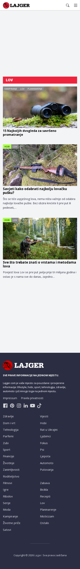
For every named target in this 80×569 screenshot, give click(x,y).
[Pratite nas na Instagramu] (19, 405)
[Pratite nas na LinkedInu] (25, 405)
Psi (42, 449)
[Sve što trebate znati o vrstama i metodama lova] (40, 238)
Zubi (6, 443)
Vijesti (44, 416)
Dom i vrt (9, 423)
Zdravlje (8, 416)
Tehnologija (10, 430)
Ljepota (45, 456)
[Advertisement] (40, 43)
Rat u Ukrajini (48, 430)
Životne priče (11, 523)
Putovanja (46, 469)
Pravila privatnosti (32, 398)
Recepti (45, 496)
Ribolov (8, 496)
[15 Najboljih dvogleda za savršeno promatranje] (40, 107)
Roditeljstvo (11, 476)
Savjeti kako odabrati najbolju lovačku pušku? (35, 191)
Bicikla (44, 489)
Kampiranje (10, 88)
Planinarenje (35, 88)
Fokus (44, 443)
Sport (6, 449)
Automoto (46, 463)
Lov (22, 88)
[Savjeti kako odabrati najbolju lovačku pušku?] (40, 165)
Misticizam (47, 516)
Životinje (8, 463)
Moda (6, 509)
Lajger (38, 555)
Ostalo (44, 523)
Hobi (7, 146)
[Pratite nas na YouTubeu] (32, 405)
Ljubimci (45, 436)
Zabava (45, 483)
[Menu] (75, 5)
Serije (6, 503)
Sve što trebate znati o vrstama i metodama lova (39, 264)
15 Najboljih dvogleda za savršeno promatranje (29, 132)
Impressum (10, 398)
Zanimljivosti (11, 469)
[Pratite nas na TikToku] (39, 405)
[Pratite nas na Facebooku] (5, 405)
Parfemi (8, 436)
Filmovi (7, 483)
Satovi (7, 530)
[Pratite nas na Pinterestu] (12, 405)
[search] (67, 5)
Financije (8, 456)
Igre (6, 489)
